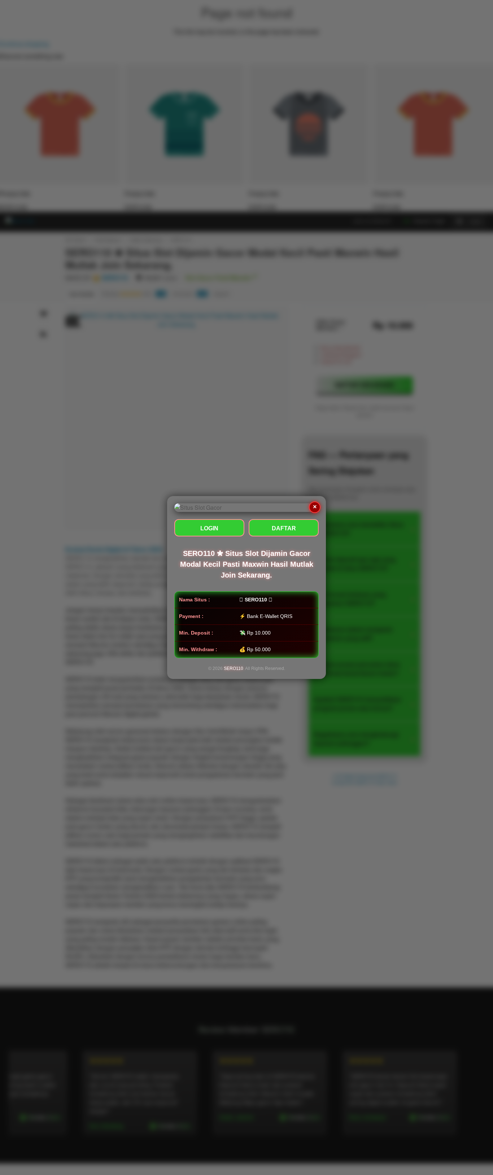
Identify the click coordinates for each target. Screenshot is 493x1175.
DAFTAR (284, 528)
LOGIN (209, 528)
